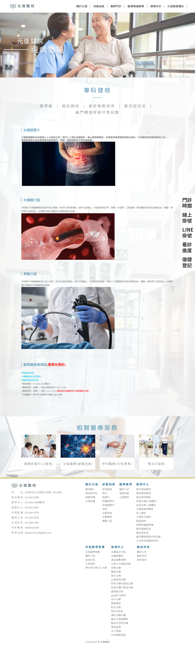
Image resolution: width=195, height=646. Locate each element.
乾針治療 (116, 607)
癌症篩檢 (71, 106)
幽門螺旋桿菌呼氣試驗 (97, 112)
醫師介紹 (124, 489)
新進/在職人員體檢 (146, 501)
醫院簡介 (90, 489)
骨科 (104, 493)
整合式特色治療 (119, 623)
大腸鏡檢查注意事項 (31, 376)
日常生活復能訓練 (121, 564)
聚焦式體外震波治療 (122, 584)
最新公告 (84, 391)
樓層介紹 (107, 521)
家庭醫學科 (108, 505)
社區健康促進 (118, 635)
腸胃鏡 (46, 106)
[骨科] (117, 446)
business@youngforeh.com (38, 533)
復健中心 (117, 547)
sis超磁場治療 (118, 580)
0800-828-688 (32, 528)
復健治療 (124, 493)
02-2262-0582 (32, 518)
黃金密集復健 (118, 560)
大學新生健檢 (143, 517)
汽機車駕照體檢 (144, 509)
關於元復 (81, 6)
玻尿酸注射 (117, 591)
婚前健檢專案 (143, 497)
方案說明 (90, 564)
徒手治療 (116, 599)
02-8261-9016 (32, 508)
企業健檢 (124, 497)
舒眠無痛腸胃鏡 (144, 525)
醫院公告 (142, 552)
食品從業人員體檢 (146, 505)
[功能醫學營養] (78, 446)
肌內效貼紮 (117, 611)
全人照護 (116, 631)
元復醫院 (22, 6)
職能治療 (116, 572)
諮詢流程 (90, 560)
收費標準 (107, 517)
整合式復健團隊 (119, 619)
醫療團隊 (125, 484)
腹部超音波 (135, 106)
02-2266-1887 (32, 523)
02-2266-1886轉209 (35, 502)
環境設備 (116, 627)
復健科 (106, 497)
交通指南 (107, 513)
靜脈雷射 (116, 603)
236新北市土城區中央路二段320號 (43, 492)
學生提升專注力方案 (96, 568)
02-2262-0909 (32, 497)
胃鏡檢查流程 (27, 373)
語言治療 (116, 576)
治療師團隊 (117, 556)
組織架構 (90, 497)
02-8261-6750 (32, 513)
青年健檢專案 (143, 489)
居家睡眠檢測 (102, 106)
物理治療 (116, 568)
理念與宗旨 (91, 493)
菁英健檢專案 (143, 493)
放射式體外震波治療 (122, 587)
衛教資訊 (142, 556)
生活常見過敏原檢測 (147, 541)
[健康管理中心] (38, 446)
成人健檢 (141, 513)
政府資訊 (142, 560)
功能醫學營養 (95, 547)
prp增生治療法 (118, 595)
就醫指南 (108, 484)
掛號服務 (107, 489)
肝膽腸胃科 (108, 501)
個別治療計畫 (118, 615)
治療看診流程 (118, 552)
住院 (104, 509)
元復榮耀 (90, 501)
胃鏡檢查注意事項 (29, 380)
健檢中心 (142, 484)
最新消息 (143, 547)
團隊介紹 (90, 556)
